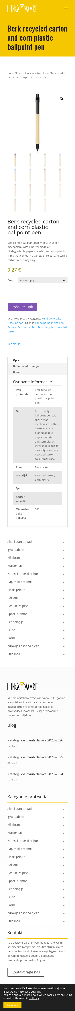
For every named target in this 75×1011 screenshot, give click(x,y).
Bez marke (23, 327)
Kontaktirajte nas (25, 972)
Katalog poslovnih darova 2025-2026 (35, 740)
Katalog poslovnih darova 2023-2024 (35, 774)
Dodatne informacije (26, 366)
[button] (61, 99)
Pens (41, 327)
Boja (10, 280)
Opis (16, 360)
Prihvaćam (12, 1004)
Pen (34, 327)
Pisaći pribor (23, 73)
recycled (50, 327)
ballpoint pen (55, 323)
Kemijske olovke (40, 73)
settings (34, 998)
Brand (17, 372)
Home (10, 73)
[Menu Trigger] (66, 8)
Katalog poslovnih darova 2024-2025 (35, 757)
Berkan (11, 327)
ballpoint (40, 323)
